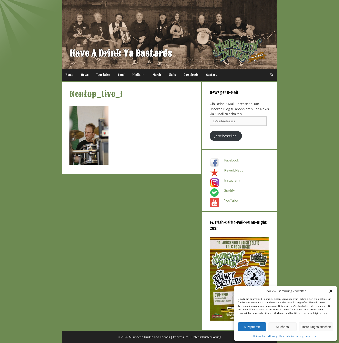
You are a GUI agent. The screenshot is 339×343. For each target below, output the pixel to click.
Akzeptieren (252, 327)
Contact (211, 75)
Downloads (191, 75)
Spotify (229, 190)
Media (136, 75)
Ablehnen (282, 327)
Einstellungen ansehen (316, 327)
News (84, 75)
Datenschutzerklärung (265, 336)
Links (172, 75)
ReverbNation (234, 170)
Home (69, 75)
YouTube (231, 200)
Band (121, 75)
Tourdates (103, 75)
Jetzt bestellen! (226, 136)
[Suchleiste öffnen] (271, 75)
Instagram (232, 180)
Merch (157, 75)
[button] (331, 291)
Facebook (231, 160)
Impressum (312, 336)
